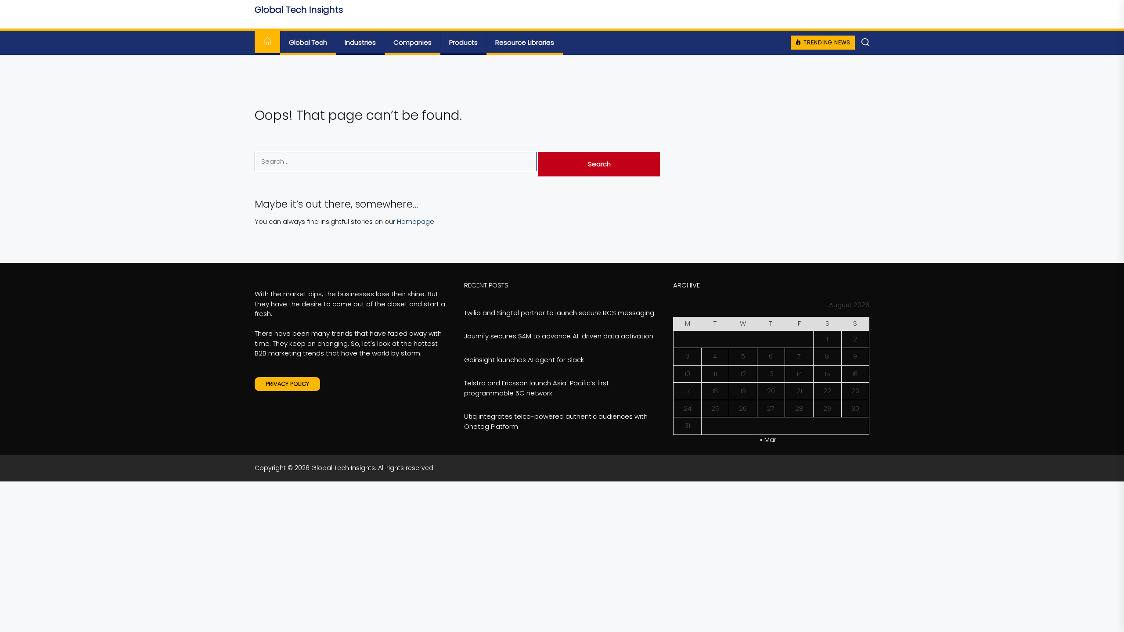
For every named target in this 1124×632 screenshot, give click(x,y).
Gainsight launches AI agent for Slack (524, 359)
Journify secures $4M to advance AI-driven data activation (558, 336)
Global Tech (308, 42)
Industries (360, 42)
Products (463, 42)
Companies (412, 42)
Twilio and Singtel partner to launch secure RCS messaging (559, 312)
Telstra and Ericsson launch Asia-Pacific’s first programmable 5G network (536, 388)
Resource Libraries (524, 42)
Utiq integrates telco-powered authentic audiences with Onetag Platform (556, 421)
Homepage (415, 221)
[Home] (267, 43)
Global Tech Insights (299, 10)
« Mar (768, 439)
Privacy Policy (287, 384)
